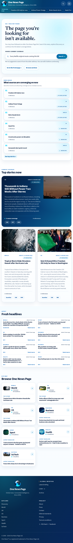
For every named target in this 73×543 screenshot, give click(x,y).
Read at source (31, 328)
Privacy (41, 517)
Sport (12, 432)
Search (62, 56)
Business (50, 410)
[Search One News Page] (63, 3)
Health (49, 432)
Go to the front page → (14, 68)
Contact (41, 510)
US (12, 410)
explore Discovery (56, 44)
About (41, 504)
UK (48, 388)
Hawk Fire (68, 10)
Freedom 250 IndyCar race (19, 10)
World (14, 388)
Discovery (5, 504)
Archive (41, 493)
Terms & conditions (45, 520)
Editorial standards (45, 514)
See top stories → (10, 156)
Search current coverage (14, 51)
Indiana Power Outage (38, 10)
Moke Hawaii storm (55, 10)
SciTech (14, 454)
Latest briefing (43, 485)
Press (41, 507)
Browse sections (31, 68)
